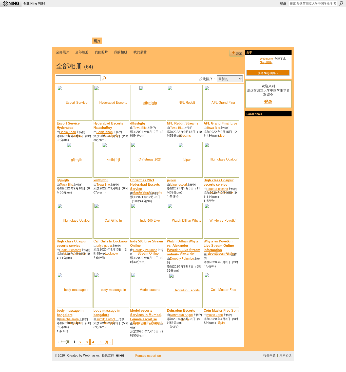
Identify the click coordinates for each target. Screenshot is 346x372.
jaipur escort (178, 184)
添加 (239, 53)
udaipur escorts (217, 188)
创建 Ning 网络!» (268, 73)
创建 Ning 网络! (34, 3)
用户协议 (285, 355)
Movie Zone (215, 314)
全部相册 (81, 51)
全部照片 (62, 51)
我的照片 (101, 51)
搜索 (341, 3)
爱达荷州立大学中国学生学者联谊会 (123, 14)
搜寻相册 (104, 78)
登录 (283, 3)
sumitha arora (69, 319)
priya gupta (104, 245)
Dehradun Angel (181, 314)
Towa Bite (140, 127)
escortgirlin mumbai (146, 323)
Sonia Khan (68, 132)
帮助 (138, 40)
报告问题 (269, 355)
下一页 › (104, 342)
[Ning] (11, 3)
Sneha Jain (141, 193)
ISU (148, 40)
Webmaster (267, 58)
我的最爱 (140, 51)
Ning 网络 (266, 62)
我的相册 (120, 51)
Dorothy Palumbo (145, 249)
